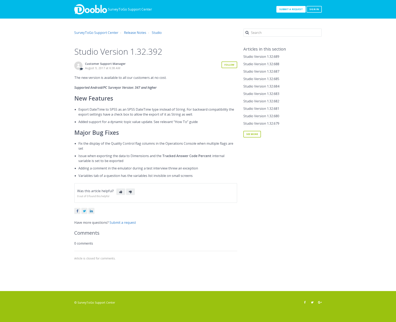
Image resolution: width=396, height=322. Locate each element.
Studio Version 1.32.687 (261, 71)
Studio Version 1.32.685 (261, 79)
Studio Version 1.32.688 (261, 64)
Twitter (84, 211)
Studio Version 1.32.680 (261, 116)
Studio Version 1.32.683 (261, 93)
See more (252, 134)
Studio (157, 32)
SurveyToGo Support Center (96, 32)
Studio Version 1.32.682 (261, 101)
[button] (120, 191)
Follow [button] (229, 64)
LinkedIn (91, 211)
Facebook (77, 211)
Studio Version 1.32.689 (261, 56)
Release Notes (135, 32)
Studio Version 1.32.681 (261, 108)
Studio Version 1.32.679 (261, 123)
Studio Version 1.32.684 (261, 86)
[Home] (90, 9)
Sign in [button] (314, 9)
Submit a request (291, 9)
